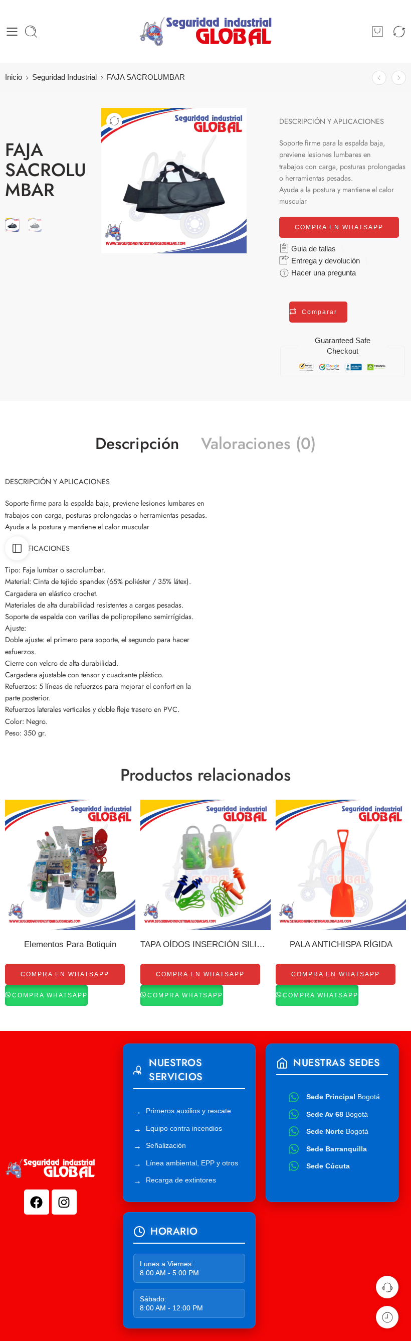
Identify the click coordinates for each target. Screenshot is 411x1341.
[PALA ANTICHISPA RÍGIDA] (341, 865)
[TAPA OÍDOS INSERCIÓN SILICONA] (205, 865)
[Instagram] (64, 1202)
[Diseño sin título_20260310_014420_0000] (12, 225)
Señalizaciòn (166, 1145)
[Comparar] (114, 121)
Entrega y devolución (324, 260)
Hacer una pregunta (322, 272)
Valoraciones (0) (258, 444)
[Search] (31, 32)
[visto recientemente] (387, 1317)
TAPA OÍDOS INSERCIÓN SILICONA (205, 944)
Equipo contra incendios (184, 1128)
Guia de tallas (312, 248)
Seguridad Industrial (64, 77)
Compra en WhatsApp (339, 227)
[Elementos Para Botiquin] (70, 865)
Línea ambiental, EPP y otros (192, 1163)
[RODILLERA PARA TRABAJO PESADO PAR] (398, 78)
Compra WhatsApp (50, 995)
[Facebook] (36, 1202)
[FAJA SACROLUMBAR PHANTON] (379, 78)
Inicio (13, 77)
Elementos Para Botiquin (70, 944)
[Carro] (377, 32)
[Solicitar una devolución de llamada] (387, 1287)
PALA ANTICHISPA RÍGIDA (341, 944)
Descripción (137, 444)
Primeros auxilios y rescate (188, 1111)
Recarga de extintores (181, 1180)
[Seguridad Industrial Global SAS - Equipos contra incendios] (206, 31)
